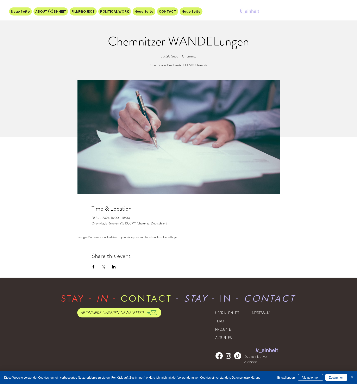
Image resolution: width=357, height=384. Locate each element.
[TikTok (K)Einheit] (237, 355)
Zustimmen (336, 377)
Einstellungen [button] (286, 377)
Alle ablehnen (310, 377)
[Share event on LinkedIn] (114, 266)
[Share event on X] (104, 266)
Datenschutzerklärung (246, 377)
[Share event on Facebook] (93, 266)
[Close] (352, 377)
